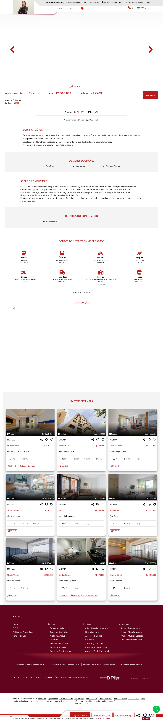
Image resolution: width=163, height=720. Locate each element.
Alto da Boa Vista (66, 699)
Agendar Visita (80, 715)
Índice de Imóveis (58, 647)
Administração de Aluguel (96, 628)
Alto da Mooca (91, 699)
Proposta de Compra (124, 715)
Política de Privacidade (23, 632)
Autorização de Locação (96, 647)
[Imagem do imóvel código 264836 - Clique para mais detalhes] (30, 422)
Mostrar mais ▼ (81, 703)
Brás (82, 701)
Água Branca (53, 699)
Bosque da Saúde (72, 701)
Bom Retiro (59, 701)
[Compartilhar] (41, 439)
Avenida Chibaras (13, 100)
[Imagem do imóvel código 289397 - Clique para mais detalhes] (132, 422)
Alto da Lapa (79, 699)
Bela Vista (34, 701)
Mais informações (102, 715)
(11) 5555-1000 (110, 2)
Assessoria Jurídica (93, 636)
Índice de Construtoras (60, 651)
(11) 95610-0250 (93, 2)
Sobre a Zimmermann (130, 628)
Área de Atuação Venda (131, 632)
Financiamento (92, 632)
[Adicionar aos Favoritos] (51, 439)
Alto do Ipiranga (120, 699)
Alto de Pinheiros (105, 699)
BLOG (15, 628)
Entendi (146, 718)
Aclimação (42, 699)
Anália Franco (133, 699)
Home (61, 8)
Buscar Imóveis (57, 628)
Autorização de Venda (95, 643)
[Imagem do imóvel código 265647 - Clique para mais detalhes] (81, 551)
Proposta (89, 639)
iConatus (86, 292)
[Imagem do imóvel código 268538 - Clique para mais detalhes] (132, 551)
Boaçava (50, 701)
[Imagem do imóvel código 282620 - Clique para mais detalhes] (30, 487)
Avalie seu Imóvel (58, 636)
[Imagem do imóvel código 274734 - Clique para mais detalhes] (132, 487)
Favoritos (54, 639)
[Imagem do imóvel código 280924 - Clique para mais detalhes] (81, 422)
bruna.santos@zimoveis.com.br (136, 2)
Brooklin (89, 701)
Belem (42, 701)
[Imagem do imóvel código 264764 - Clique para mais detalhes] (81, 487)
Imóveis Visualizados (59, 643)
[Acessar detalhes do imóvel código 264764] (82, 528)
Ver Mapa (150, 95)
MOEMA (11, 439)
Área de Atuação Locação (132, 636)
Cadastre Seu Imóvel (59, 632)
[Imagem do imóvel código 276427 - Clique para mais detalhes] (30, 551)
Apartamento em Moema (22, 93)
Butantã (112, 701)
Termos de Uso (19, 636)
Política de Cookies (103, 718)
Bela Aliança (24, 701)
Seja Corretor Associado (131, 639)
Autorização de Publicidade (97, 651)
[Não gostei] (46, 439)
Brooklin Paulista (100, 701)
